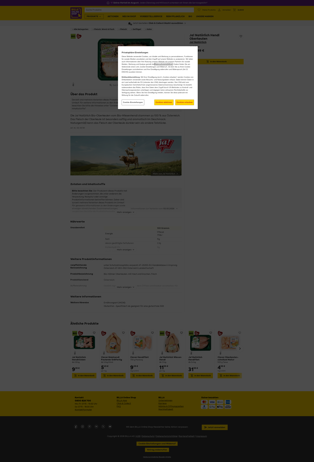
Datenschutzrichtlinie (163, 64)
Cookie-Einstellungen (133, 102)
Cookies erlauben (185, 102)
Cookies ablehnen (164, 102)
